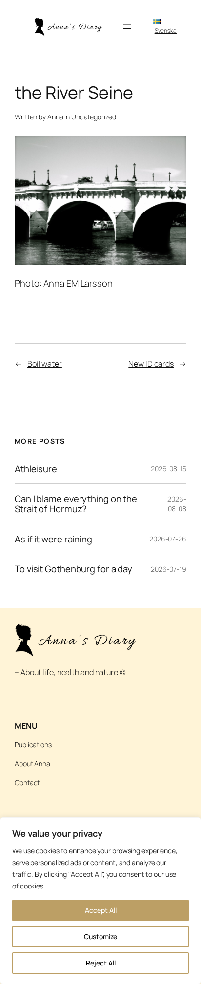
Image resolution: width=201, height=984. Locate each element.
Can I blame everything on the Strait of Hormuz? (76, 504)
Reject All (101, 962)
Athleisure (36, 469)
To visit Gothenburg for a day (73, 569)
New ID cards (151, 363)
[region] (100, 900)
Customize (100, 936)
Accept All (101, 910)
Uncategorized (93, 116)
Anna (55, 116)
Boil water (44, 363)
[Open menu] (127, 27)
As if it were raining (53, 539)
